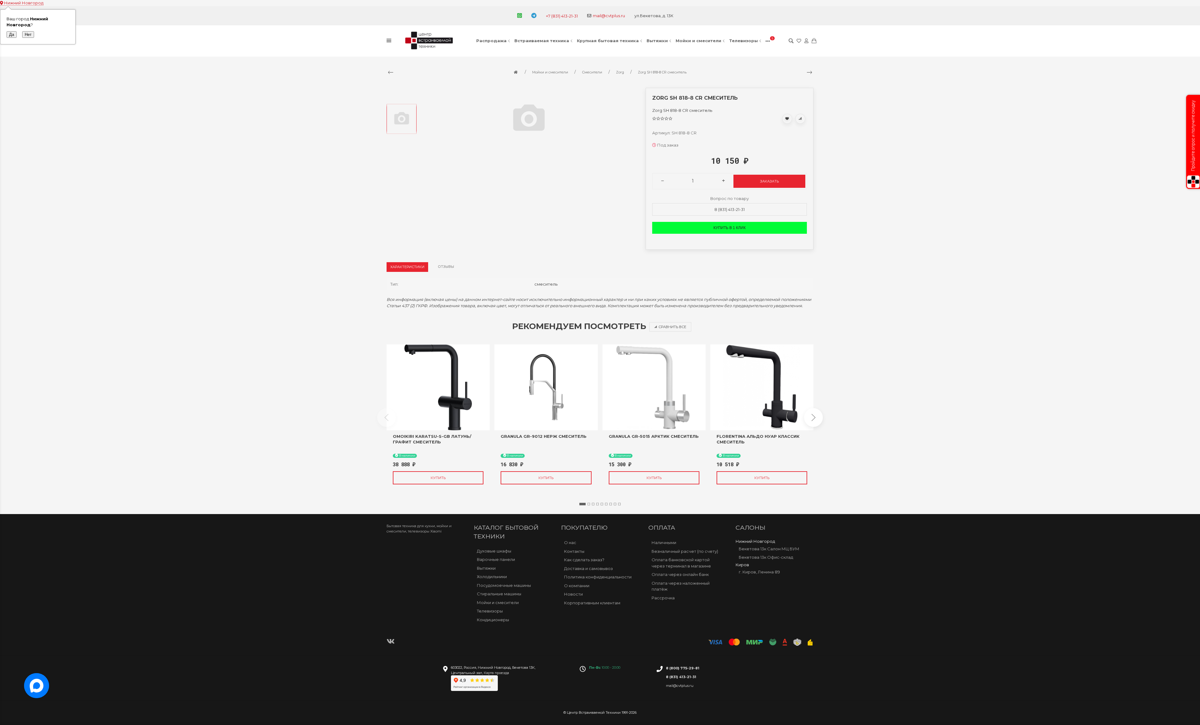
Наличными (664, 542)
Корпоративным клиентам (592, 602)
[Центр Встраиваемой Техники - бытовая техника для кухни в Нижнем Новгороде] (430, 41)
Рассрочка (663, 597)
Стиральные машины (499, 593)
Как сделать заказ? (584, 559)
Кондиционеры (493, 619)
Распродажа (491, 40)
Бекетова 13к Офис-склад (766, 557)
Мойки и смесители (698, 40)
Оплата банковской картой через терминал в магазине (681, 562)
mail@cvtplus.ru (609, 15)
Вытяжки (657, 40)
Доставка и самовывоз (588, 568)
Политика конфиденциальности (598, 576)
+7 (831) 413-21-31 (562, 15)
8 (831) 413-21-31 (729, 209)
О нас (570, 542)
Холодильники (492, 576)
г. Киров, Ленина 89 (759, 571)
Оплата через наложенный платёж (681, 586)
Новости (573, 594)
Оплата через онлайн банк (680, 574)
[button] (582, 504)
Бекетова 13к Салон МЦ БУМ (769, 548)
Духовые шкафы (494, 550)
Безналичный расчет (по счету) (685, 550)
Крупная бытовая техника (608, 40)
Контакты (574, 550)
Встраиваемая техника (541, 40)
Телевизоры (743, 40)
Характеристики (407, 267)
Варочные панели (496, 559)
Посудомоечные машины (504, 585)
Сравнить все (672, 327)
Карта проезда (496, 673)
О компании (576, 585)
